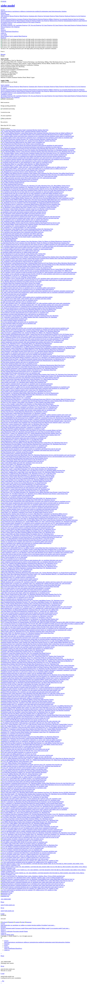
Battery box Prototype (43, 20)
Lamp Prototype (82, 20)
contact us (3, 933)
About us (3, 930)
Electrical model (36, 928)
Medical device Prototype (56, 20)
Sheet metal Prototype (70, 25)
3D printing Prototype (7, 25)
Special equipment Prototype (8, 20)
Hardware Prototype (70, 16)
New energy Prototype (34, 22)
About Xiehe (4, 31)
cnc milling (21, 11)
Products (6, 36)
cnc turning (27, 11)
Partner (10, 31)
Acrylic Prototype (81, 16)
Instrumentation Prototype (71, 20)
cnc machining (14, 11)
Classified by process (6, 24)
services (3, 923)
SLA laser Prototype (47, 25)
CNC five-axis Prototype (34, 25)
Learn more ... (51, 925)
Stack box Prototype (78, 19)
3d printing (42, 11)
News (17, 31)
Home (2, 36)
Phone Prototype (21, 20)
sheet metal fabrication (51, 11)
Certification (9, 931)
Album (13, 31)
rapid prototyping (5, 11)
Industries (3, 926)
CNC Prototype (15, 27)
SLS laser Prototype (58, 25)
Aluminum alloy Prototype (36, 16)
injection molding (35, 11)
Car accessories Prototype (66, 19)
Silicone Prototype (14, 16)
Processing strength (18, 931)
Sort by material (5, 14)
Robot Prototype (33, 19)
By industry (4, 17)
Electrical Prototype (43, 19)
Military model (45, 928)
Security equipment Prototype (9, 19)
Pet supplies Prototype (7, 22)
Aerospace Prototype (22, 19)
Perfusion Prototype (81, 25)
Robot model (28, 928)
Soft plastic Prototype (49, 16)
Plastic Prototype (59, 16)
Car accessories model (56, 928)
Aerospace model (20, 928)
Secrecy (8, 934)
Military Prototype (54, 19)
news (12, 934)
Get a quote (4, 34)
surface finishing (62, 11)
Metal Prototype (24, 16)
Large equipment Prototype (20, 22)
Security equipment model (8, 928)
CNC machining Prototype (20, 25)
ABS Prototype (5, 16)
